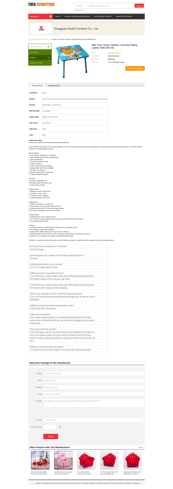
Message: (38, 401)
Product (80, 6)
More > (141, 447)
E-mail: (39, 394)
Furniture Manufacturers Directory (77, 16)
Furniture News (119, 483)
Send (50, 436)
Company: (38, 387)
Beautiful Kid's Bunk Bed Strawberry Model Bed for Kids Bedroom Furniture (39, 474)
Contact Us (129, 483)
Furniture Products (89, 483)
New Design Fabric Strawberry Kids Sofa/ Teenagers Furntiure (84, 474)
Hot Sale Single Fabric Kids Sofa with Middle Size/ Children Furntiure (109, 474)
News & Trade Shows (124, 16)
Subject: (39, 373)
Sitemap (137, 483)
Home (57, 16)
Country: (39, 420)
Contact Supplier (135, 68)
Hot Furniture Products (103, 16)
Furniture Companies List (104, 483)
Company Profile (36, 63)
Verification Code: (36, 427)
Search (139, 6)
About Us (39, 483)
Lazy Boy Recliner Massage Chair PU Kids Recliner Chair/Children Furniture (63, 474)
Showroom (34, 52)
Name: (39, 380)
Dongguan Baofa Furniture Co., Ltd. (76, 28)
